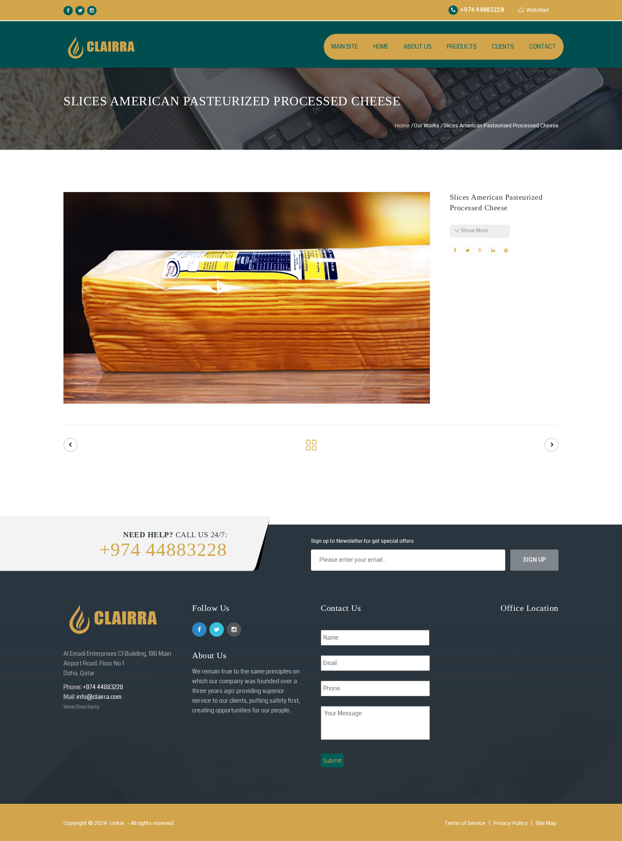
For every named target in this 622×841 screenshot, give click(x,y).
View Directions (81, 707)
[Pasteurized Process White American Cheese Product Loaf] (70, 445)
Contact (542, 46)
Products (462, 46)
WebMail (537, 10)
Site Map (546, 823)
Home (380, 46)
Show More (474, 230)
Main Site (344, 46)
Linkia (117, 823)
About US (418, 46)
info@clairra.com (99, 697)
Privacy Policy (511, 823)
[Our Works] (311, 447)
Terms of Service (466, 823)
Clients (503, 46)
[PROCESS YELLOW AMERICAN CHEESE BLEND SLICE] (552, 445)
